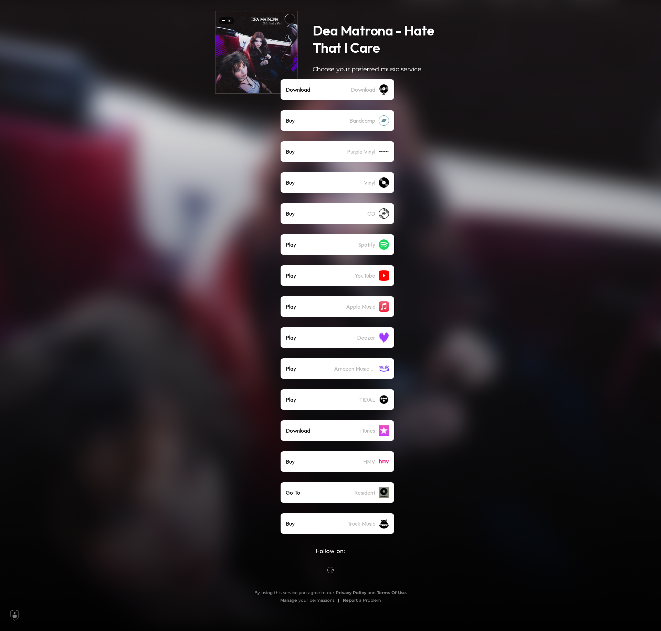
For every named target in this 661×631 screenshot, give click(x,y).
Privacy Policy (351, 592)
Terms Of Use (391, 592)
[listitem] (337, 89)
